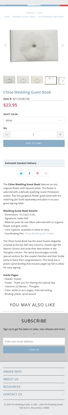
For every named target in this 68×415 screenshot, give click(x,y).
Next (40, 13)
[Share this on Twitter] (21, 173)
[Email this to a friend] (46, 173)
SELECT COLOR (10, 114)
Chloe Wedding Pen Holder (39, 233)
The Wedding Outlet (20, 404)
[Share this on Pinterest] (37, 173)
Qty (5, 128)
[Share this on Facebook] (29, 173)
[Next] (62, 45)
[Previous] (5, 45)
